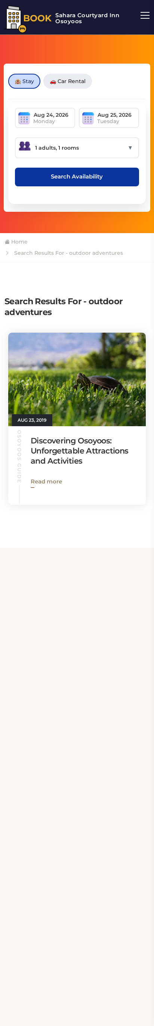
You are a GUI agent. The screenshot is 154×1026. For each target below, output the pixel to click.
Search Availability (77, 176)
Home (19, 241)
